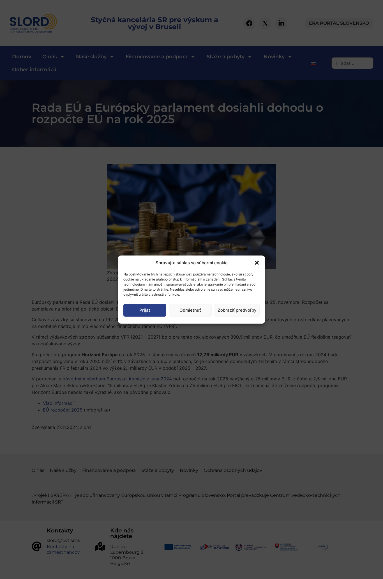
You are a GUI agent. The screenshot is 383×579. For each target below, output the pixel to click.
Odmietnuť (190, 310)
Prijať (144, 310)
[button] (257, 263)
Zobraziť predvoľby (237, 310)
